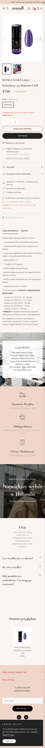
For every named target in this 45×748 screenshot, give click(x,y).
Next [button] (40, 38)
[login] (28, 8)
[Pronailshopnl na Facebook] (19, 717)
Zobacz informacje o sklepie (17, 158)
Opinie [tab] (24, 230)
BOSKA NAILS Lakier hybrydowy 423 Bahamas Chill (22, 650)
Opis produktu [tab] (10, 230)
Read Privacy (8, 735)
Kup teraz (22, 136)
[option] (22, 38)
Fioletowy (8, 105)
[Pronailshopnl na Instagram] (26, 717)
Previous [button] (4, 38)
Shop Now (35, 2)
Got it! (9, 741)
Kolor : (9, 99)
